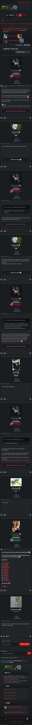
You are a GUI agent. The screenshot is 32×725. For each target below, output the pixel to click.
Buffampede (6, 567)
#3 (30, 200)
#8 (30, 499)
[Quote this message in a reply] (30, 118)
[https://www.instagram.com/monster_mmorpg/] (30, 2)
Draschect (5, 575)
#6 (30, 383)
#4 (30, 256)
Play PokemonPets (12, 36)
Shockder (5, 566)
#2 (30, 143)
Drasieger (5, 570)
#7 (30, 433)
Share (5, 118)
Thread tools (20, 52)
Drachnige (6, 580)
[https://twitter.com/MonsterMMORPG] (21, 2)
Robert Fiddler (4, 86)
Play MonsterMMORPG (13, 40)
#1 (30, 85)
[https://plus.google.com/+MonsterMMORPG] (24, 2)
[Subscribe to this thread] (28, 52)
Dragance (6, 578)
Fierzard (4, 586)
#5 (30, 313)
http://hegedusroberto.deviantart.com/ (16, 111)
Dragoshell (6, 562)
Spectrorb (5, 572)
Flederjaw (5, 569)
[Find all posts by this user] (1, 118)
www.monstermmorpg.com (11, 680)
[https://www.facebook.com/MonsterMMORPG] (18, 2)
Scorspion (5, 573)
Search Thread (25, 644)
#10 (30, 620)
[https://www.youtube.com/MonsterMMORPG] (27, 2)
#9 (30, 549)
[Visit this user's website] (1, 636)
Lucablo (6, 577)
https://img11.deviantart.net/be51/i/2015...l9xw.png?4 (16, 460)
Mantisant (5, 564)
